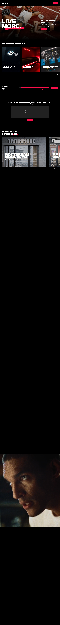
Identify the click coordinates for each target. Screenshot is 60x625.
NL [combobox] (50, 3)
